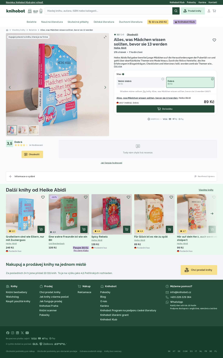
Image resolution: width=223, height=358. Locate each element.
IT (196, 351)
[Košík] (214, 11)
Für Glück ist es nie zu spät (151, 236)
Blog (103, 296)
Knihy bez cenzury (113, 351)
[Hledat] (176, 11)
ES (191, 351)
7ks (144, 91)
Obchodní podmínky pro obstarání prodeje (57, 351)
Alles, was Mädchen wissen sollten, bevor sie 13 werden (178, 91)
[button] (57, 84)
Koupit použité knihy (18, 301)
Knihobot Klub (108, 319)
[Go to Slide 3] (34, 130)
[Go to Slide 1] (12, 130)
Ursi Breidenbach (57, 244)
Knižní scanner (48, 310)
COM (185, 351)
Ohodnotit (132, 34)
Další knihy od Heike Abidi (36, 190)
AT (174, 351)
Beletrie (31, 21)
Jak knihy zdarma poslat (54, 296)
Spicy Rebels (99, 236)
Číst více (118, 66)
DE (179, 351)
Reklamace (84, 292)
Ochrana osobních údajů (91, 351)
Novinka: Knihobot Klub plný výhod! (25, 2)
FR (206, 351)
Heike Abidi (120, 48)
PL (216, 351)
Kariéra (104, 305)
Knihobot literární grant (114, 315)
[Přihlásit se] (209, 11)
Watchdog (12, 296)
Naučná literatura (52, 21)
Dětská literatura (104, 21)
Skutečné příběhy (78, 21)
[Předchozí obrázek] (10, 87)
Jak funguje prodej (50, 301)
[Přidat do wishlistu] (214, 40)
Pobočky (44, 315)
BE (210, 351)
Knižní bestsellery (16, 292)
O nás (103, 301)
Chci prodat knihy (50, 292)
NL (200, 351)
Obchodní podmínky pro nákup (20, 351)
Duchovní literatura (130, 21)
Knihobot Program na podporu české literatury (128, 310)
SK (169, 351)
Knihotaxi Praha (48, 305)
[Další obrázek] (105, 87)
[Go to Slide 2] (23, 130)
